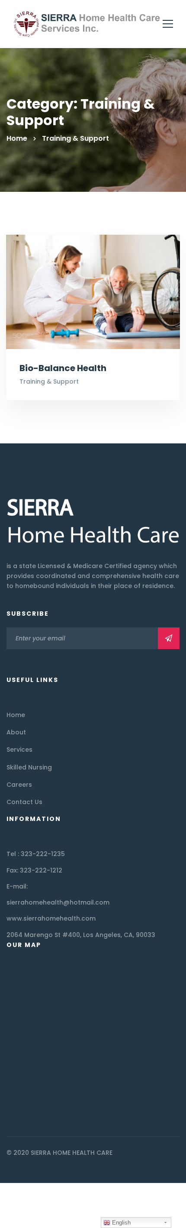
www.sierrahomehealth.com (51, 918)
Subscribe (169, 638)
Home (16, 138)
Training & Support (49, 381)
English (120, 1222)
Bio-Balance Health (62, 368)
